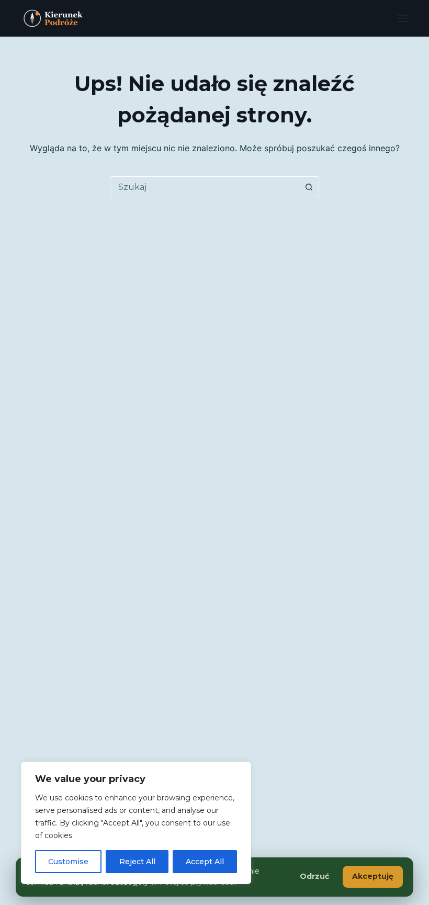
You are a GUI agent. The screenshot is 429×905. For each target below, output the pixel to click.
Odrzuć (314, 876)
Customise (68, 861)
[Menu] (403, 18)
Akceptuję (372, 876)
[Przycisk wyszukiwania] (309, 187)
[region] (136, 823)
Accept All (205, 861)
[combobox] (204, 186)
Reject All (137, 861)
